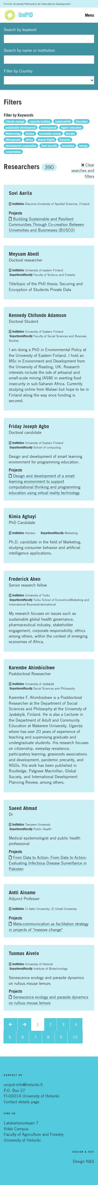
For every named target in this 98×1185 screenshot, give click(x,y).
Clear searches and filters (82, 170)
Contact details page (21, 1101)
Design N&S (83, 1161)
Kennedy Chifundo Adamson (37, 315)
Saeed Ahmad (23, 808)
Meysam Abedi (24, 254)
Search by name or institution (29, 50)
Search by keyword (20, 29)
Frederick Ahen (24, 579)
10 (75, 1037)
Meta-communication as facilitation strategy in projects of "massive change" (48, 926)
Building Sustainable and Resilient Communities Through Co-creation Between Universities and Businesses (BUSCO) (46, 224)
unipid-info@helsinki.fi (23, 1084)
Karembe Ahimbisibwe (32, 668)
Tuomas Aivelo (24, 953)
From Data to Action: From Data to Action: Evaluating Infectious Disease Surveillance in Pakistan (48, 863)
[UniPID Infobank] (18, 15)
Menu (89, 15)
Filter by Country (18, 70)
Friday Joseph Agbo (29, 426)
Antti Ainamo (22, 892)
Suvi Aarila (20, 193)
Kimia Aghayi (22, 516)
